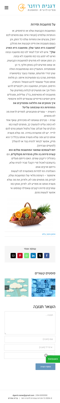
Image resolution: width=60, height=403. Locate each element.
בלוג (44, 234)
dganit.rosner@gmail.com (23, 395)
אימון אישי (51, 234)
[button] (53, 287)
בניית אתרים (13, 398)
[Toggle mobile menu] (7, 8)
